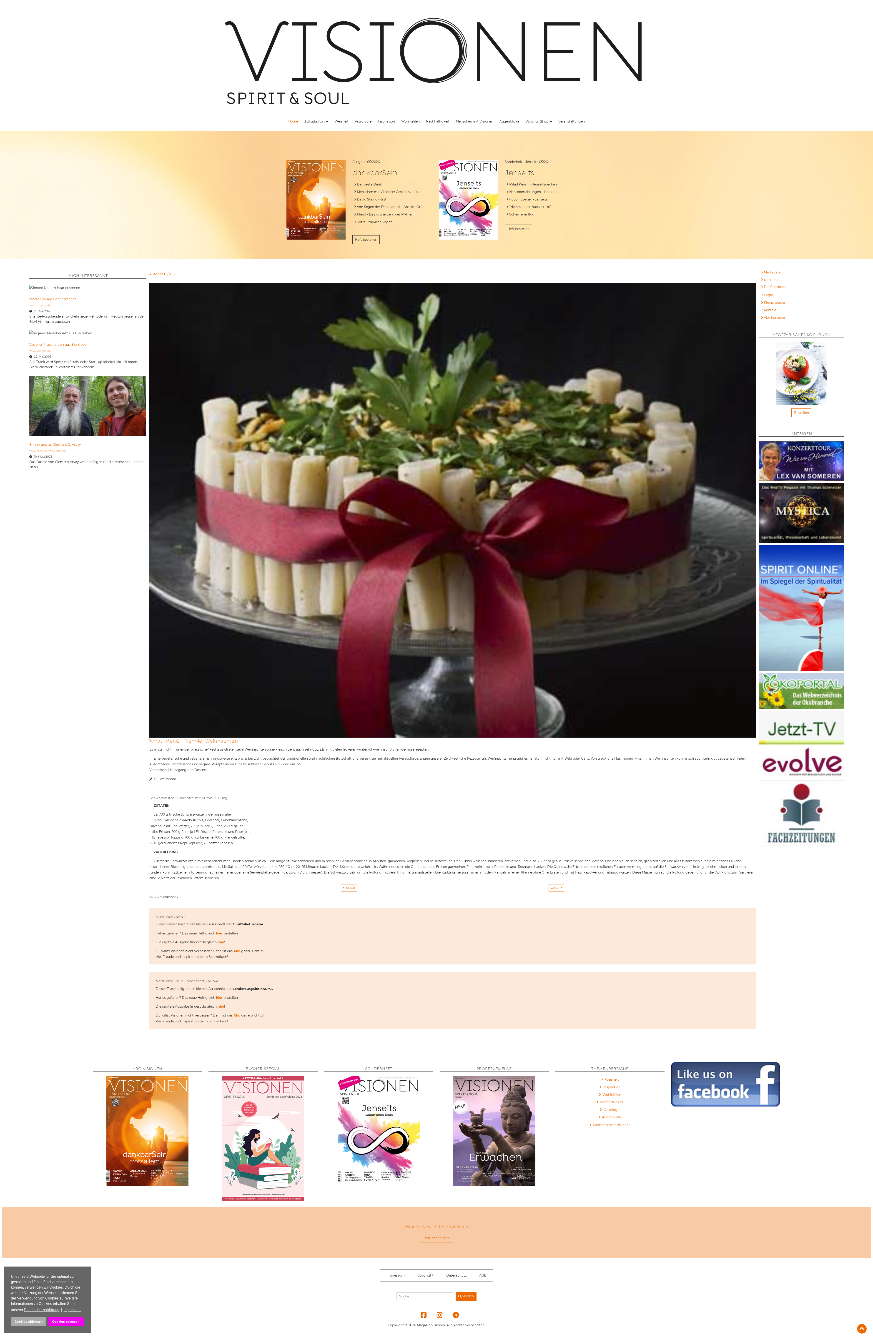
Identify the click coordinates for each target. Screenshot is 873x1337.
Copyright (425, 1275)
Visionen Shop (537, 122)
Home (293, 121)
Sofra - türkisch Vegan (374, 222)
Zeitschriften (314, 122)
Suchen (468, 1296)
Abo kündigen (775, 317)
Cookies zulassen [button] (66, 1321)
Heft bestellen (366, 240)
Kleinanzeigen (775, 302)
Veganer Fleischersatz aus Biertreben (58, 345)
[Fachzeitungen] (801, 814)
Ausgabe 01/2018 (162, 274)
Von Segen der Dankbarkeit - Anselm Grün (390, 207)
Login (768, 295)
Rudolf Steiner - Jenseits (528, 199)
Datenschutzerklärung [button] (41, 1310)
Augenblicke (509, 121)
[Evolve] (801, 763)
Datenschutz (456, 1275)
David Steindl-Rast (372, 199)
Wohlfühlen (410, 121)
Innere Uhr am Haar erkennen (52, 299)
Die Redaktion (775, 287)
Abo (236, 951)
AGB (483, 1275)
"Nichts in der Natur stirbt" (530, 207)
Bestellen (801, 413)
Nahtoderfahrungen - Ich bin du (534, 192)
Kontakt (770, 310)
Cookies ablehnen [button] (29, 1321)
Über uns (771, 280)
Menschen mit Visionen (474, 121)
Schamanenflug (521, 214)
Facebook (421, 1315)
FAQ (767, 287)
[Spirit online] (801, 609)
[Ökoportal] (801, 692)
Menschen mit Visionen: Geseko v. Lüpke (389, 192)
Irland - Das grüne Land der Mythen (385, 214)
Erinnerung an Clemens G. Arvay (55, 445)
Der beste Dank (369, 184)
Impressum (395, 1275)
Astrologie (363, 121)
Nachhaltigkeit (437, 121)
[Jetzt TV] (801, 728)
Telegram (452, 1315)
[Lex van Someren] (801, 462)
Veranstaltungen (571, 121)
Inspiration (386, 121)
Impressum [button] (72, 1310)
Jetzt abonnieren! (436, 1238)
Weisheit (342, 121)
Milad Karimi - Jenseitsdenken (533, 184)
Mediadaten (773, 272)
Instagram (437, 1315)
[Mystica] (801, 514)
